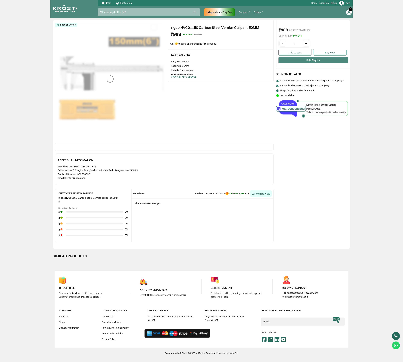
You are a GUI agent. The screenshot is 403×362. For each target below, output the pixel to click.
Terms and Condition (112, 333)
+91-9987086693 (291, 293)
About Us (324, 3)
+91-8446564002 (309, 293)
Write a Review (261, 193)
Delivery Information (69, 328)
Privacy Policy (109, 339)
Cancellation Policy (111, 322)
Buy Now (330, 52)
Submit (336, 320)
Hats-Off (233, 353)
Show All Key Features (183, 76)
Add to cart (295, 52)
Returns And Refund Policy (115, 328)
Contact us (108, 316)
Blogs (334, 3)
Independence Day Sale (219, 12)
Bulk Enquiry (313, 60)
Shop (314, 3)
